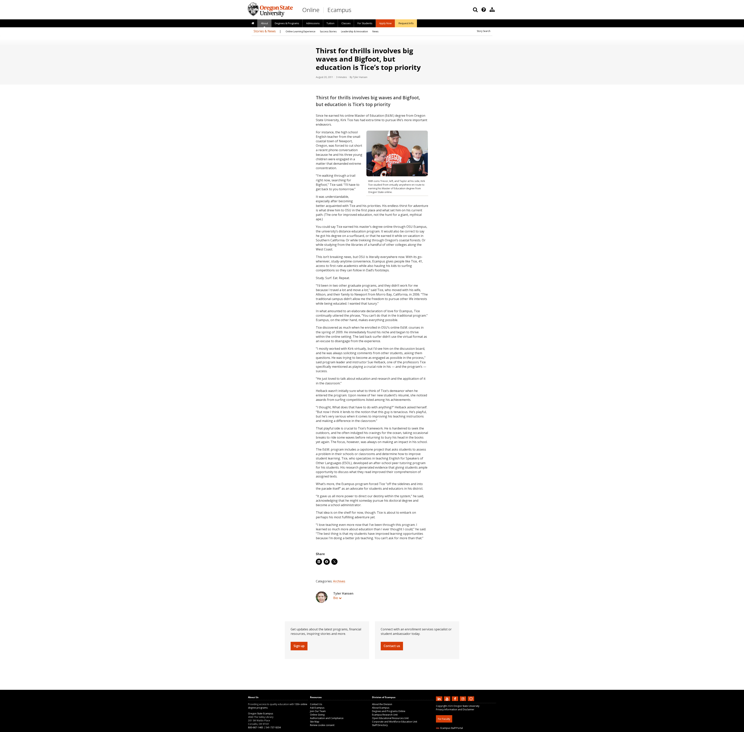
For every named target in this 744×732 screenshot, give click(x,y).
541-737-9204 (273, 727)
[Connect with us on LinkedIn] (439, 698)
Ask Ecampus (317, 707)
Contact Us (316, 704)
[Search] (475, 10)
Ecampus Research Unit (385, 714)
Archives (339, 581)
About (264, 23)
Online (310, 10)
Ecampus (339, 10)
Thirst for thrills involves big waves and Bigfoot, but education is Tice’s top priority (368, 59)
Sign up (299, 646)
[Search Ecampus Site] (475, 10)
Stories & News (265, 31)
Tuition (330, 23)
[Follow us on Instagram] (463, 698)
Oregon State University (466, 706)
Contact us (392, 646)
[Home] (252, 23)
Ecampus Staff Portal (451, 728)
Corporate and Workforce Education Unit (394, 721)
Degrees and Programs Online (388, 711)
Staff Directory (380, 725)
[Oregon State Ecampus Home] (324, 10)
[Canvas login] (471, 701)
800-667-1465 (255, 727)
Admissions (313, 23)
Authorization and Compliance (327, 718)
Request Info (406, 23)
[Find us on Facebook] (455, 698)
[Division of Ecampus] (492, 10)
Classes (346, 23)
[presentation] (483, 10)
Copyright (441, 706)
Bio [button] (335, 598)
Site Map (314, 721)
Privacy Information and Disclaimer (455, 709)
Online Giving (317, 714)
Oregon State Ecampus (260, 713)
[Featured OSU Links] (483, 10)
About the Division (382, 704)
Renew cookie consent (322, 725)
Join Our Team (318, 711)
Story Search (483, 31)
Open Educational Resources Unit (390, 718)
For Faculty (444, 719)
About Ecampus (380, 707)
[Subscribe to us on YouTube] (447, 698)
